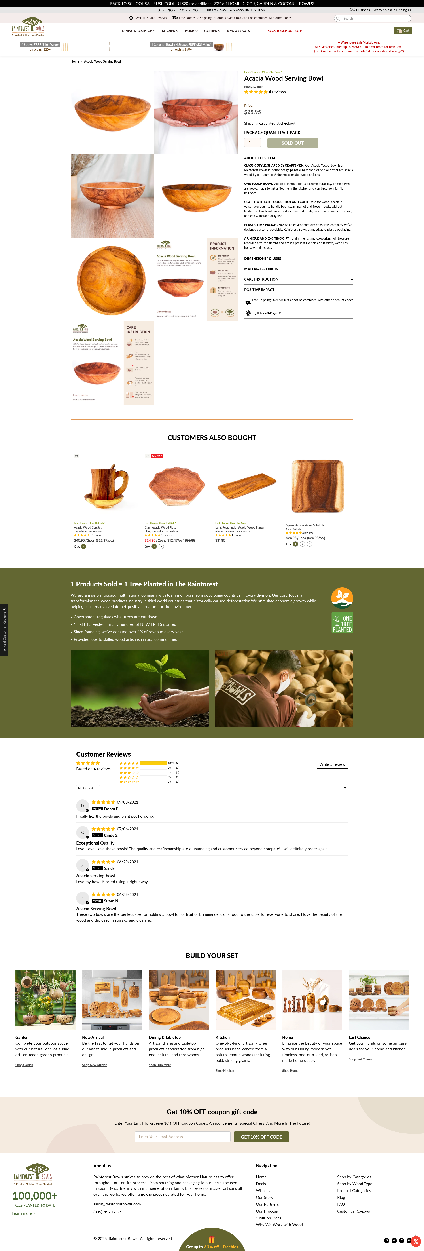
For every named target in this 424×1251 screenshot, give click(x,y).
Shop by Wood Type (354, 1183)
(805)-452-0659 (107, 1211)
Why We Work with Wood (279, 1224)
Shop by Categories (354, 1176)
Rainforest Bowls (123, 1238)
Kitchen (169, 31)
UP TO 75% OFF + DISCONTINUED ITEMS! (236, 10)
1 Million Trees (269, 1217)
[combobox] (372, 18)
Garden (211, 31)
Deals (261, 1183)
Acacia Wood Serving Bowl (102, 61)
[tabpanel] (112, 112)
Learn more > (24, 1213)
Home (190, 31)
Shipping (251, 123)
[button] (256, 91)
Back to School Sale (284, 31)
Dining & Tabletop (137, 31)
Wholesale (265, 1190)
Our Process (267, 1211)
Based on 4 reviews (93, 768)
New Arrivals (238, 31)
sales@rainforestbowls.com (117, 1204)
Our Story (264, 1197)
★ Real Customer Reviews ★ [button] (4, 630)
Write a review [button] (332, 764)
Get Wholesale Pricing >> (384, 10)
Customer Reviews (353, 1211)
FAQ (341, 1204)
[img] (104, 802)
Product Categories (354, 1190)
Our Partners (267, 1204)
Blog (341, 1197)
